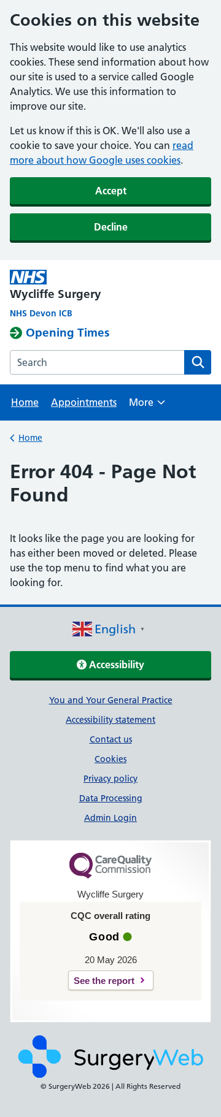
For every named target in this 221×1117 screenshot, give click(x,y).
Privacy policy (110, 778)
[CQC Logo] (110, 875)
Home (25, 402)
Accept (110, 191)
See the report (104, 980)
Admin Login (110, 817)
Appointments (84, 402)
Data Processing (110, 798)
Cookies (110, 758)
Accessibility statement (110, 719)
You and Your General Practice (111, 700)
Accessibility (115, 664)
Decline (111, 227)
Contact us (111, 739)
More (147, 406)
